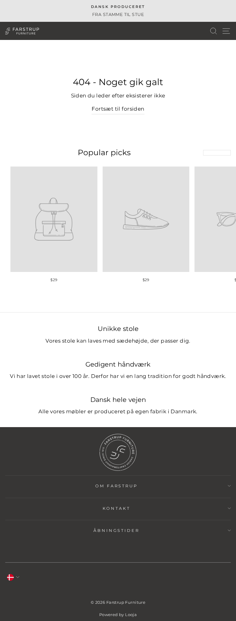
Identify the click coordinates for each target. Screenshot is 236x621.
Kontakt (116, 508)
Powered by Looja (118, 614)
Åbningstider (116, 530)
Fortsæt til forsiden (118, 109)
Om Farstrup (116, 485)
